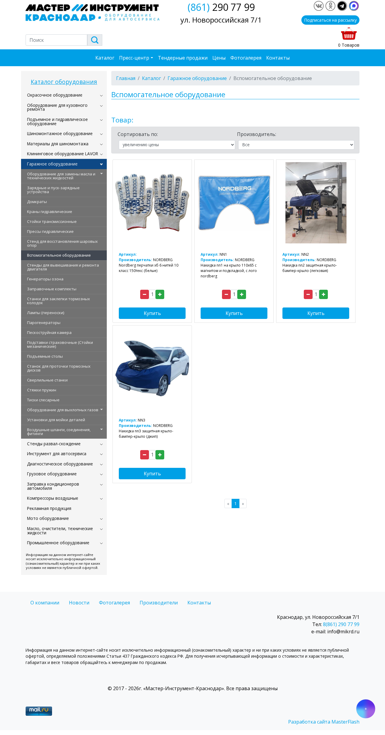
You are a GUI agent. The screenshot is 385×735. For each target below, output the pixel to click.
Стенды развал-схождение (54, 443)
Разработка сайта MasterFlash (323, 721)
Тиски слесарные (43, 400)
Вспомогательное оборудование (59, 255)
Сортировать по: (138, 134)
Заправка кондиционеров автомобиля (53, 486)
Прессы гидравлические (50, 231)
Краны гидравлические (49, 211)
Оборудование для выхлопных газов (62, 409)
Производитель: (256, 134)
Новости (79, 602)
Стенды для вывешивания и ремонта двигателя (63, 267)
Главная (125, 78)
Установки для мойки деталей (56, 419)
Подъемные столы (45, 356)
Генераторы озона (45, 279)
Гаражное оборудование (52, 164)
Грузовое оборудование (52, 474)
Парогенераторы (43, 322)
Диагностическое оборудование (60, 464)
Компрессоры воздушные (52, 498)
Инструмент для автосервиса (56, 453)
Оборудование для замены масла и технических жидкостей (61, 176)
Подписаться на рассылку (330, 20)
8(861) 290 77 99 (341, 624)
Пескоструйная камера (49, 332)
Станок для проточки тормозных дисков (59, 368)
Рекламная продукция (49, 508)
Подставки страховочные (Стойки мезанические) (60, 344)
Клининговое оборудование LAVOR (62, 153)
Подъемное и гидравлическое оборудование (57, 121)
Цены (219, 57)
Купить (152, 313)
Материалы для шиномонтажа (57, 144)
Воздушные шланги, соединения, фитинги (59, 431)
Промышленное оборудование (58, 542)
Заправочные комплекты (51, 289)
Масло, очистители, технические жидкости (60, 531)
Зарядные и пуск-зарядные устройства (53, 189)
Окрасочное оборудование (54, 95)
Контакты (278, 57)
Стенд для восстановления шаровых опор (62, 243)
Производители (159, 602)
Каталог (104, 57)
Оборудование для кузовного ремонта (57, 107)
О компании (44, 602)
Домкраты (37, 201)
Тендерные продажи (183, 57)
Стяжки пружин (41, 390)
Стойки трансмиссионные (52, 221)
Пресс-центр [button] (134, 57)
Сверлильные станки (47, 380)
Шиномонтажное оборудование (60, 133)
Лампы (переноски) (45, 312)
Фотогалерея (245, 57)
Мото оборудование (48, 518)
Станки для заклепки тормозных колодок (58, 300)
